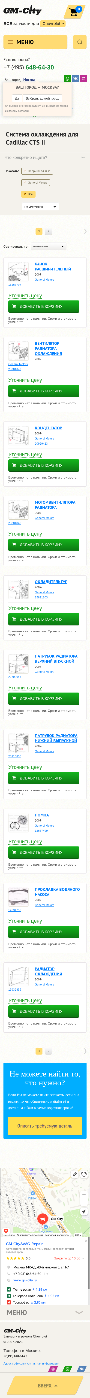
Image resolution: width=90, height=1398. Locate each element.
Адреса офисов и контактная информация (31, 1363)
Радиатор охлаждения (48, 971)
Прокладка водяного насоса (57, 892)
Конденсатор (48, 428)
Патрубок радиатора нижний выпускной (56, 738)
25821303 (41, 597)
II (72, 107)
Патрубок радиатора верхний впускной (56, 658)
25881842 (14, 523)
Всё (30, 194)
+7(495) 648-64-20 (15, 1356)
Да (17, 98)
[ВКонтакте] (75, 78)
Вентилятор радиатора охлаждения (48, 348)
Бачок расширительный (53, 266)
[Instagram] (83, 78)
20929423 (41, 443)
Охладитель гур (51, 581)
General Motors (37, 182)
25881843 (14, 369)
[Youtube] (67, 78)
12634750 (14, 910)
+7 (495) (28, 67)
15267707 (14, 284)
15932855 (14, 989)
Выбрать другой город (42, 98)
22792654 (14, 677)
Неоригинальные (39, 171)
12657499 (41, 830)
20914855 (14, 756)
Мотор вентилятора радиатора (55, 505)
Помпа (42, 815)
